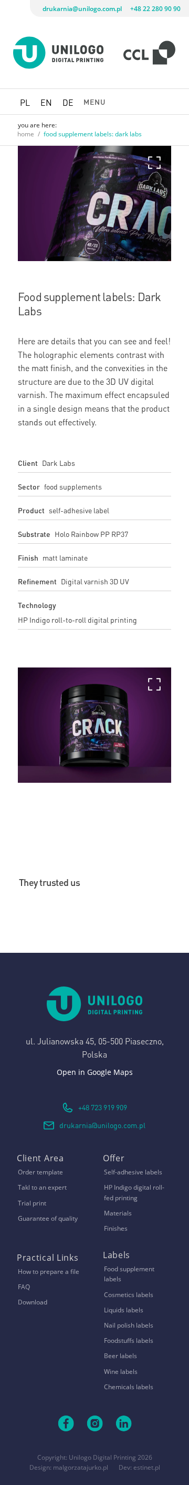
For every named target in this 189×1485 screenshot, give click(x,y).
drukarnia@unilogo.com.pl (82, 8)
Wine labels (121, 1371)
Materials (118, 1213)
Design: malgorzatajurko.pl (68, 1467)
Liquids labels (123, 1309)
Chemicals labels (128, 1386)
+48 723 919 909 (102, 1107)
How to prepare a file (48, 1271)
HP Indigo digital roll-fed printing (134, 1192)
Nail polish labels (128, 1325)
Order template (40, 1172)
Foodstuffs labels (128, 1340)
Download (32, 1302)
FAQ (24, 1286)
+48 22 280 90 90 (155, 8)
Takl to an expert (42, 1187)
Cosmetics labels (128, 1294)
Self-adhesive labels (133, 1172)
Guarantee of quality (48, 1218)
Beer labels (120, 1355)
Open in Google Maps (95, 1072)
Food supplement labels (129, 1273)
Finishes (116, 1228)
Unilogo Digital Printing (102, 1457)
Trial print (32, 1203)
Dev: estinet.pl (139, 1467)
